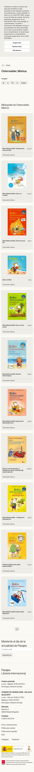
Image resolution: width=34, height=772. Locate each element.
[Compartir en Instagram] (3, 83)
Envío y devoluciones (9, 725)
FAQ (3, 735)
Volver (8, 65)
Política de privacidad (9, 731)
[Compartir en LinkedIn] (17, 83)
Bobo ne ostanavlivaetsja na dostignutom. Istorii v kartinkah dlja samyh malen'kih (13, 470)
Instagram (5, 739)
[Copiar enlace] (23, 83)
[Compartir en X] (8, 83)
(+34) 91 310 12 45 (7, 719)
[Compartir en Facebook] (12, 83)
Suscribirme (7, 655)
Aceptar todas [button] (17, 42)
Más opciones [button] (17, 50)
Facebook (15, 739)
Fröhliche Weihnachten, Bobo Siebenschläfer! (11, 565)
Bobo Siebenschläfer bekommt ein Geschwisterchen (13, 422)
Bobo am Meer (7, 280)
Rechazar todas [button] (17, 46)
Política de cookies (8, 728)
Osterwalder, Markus (9, 155)
